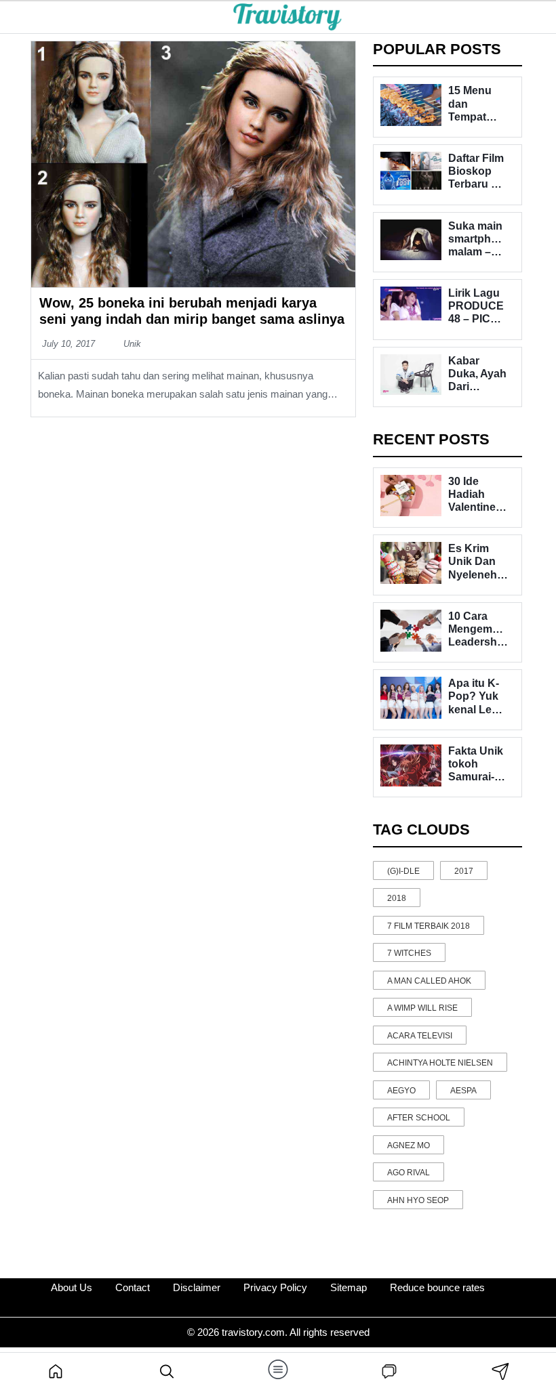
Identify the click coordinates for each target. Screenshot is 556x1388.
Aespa (463, 1090)
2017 (463, 871)
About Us (71, 1287)
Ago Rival (408, 1172)
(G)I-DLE (403, 871)
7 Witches (409, 953)
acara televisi (419, 1035)
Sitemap (348, 1287)
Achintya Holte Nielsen (440, 1063)
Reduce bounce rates (437, 1287)
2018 (396, 898)
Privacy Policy (275, 1287)
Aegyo (401, 1090)
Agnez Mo (408, 1145)
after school (418, 1117)
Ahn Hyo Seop (418, 1200)
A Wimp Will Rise (422, 1008)
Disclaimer (196, 1287)
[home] (55, 1370)
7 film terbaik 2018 (428, 926)
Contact (132, 1287)
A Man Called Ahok (429, 981)
